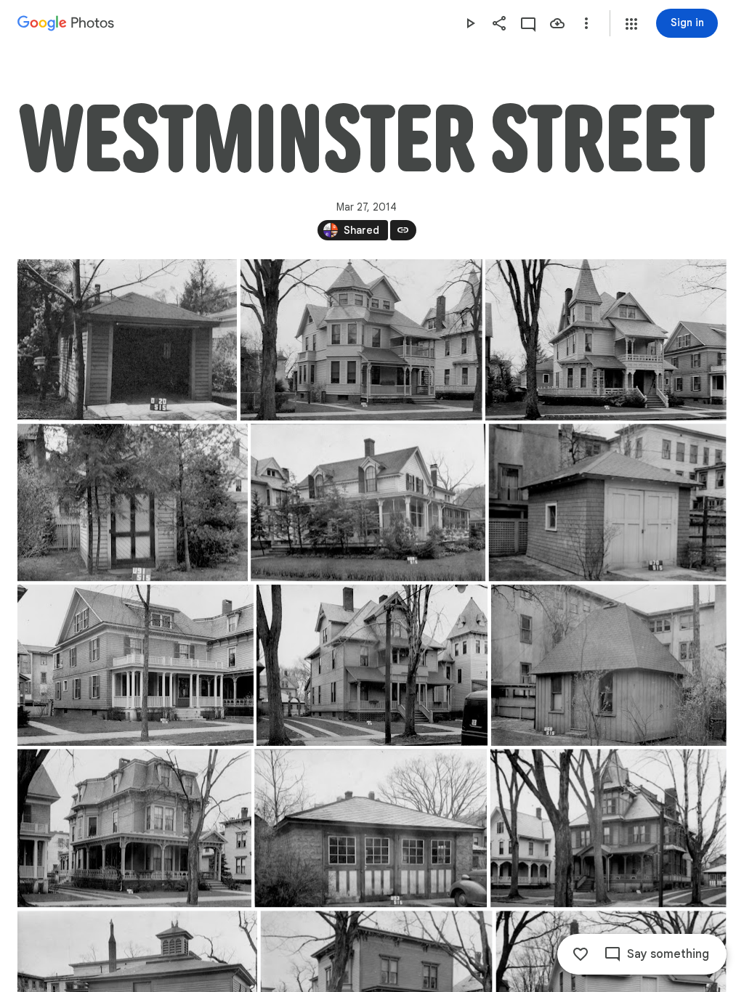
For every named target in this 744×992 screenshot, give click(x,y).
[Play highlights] (470, 23)
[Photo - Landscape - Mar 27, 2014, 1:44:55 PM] (608, 502)
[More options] (586, 23)
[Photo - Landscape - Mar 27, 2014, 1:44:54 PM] (132, 502)
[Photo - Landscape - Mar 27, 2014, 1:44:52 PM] (361, 339)
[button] (631, 23)
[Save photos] (557, 23)
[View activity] (528, 23)
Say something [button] (668, 954)
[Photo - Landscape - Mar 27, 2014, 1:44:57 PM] (370, 828)
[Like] (580, 954)
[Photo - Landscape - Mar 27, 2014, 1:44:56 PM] (609, 665)
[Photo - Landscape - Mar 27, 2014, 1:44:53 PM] (127, 339)
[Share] (499, 23)
